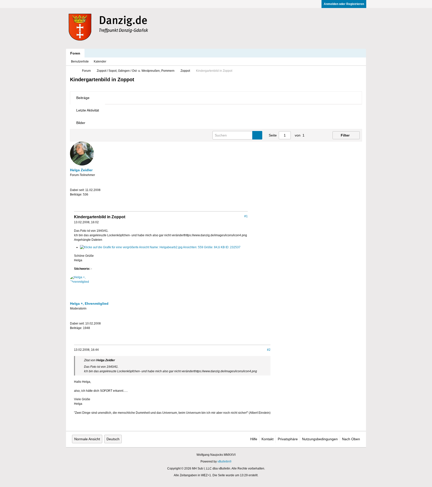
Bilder (80, 123)
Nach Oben (351, 439)
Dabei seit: (77, 190)
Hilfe (253, 439)
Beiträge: (76, 194)
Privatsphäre (288, 439)
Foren (75, 53)
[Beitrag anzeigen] (118, 360)
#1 (246, 216)
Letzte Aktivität (87, 110)
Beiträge (83, 98)
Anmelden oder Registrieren (344, 4)
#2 (268, 350)
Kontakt (268, 439)
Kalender (100, 61)
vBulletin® (225, 461)
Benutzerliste (80, 61)
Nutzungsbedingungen (320, 439)
